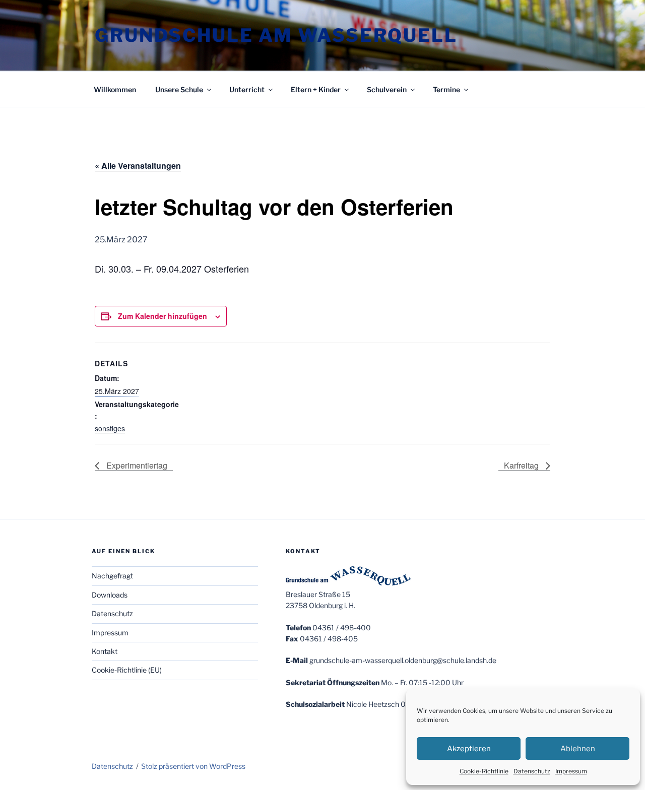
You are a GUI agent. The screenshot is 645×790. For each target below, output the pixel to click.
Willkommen (115, 89)
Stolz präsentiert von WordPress (193, 766)
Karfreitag (522, 465)
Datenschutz (531, 771)
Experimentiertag (135, 465)
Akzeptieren (469, 748)
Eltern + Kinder (316, 89)
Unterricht (247, 89)
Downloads (109, 594)
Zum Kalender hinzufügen (162, 316)
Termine (446, 89)
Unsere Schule (179, 89)
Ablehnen (577, 748)
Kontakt (104, 651)
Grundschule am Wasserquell (276, 35)
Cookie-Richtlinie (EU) (127, 670)
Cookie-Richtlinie (484, 771)
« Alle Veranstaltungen (138, 165)
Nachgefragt (112, 575)
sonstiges (110, 428)
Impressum (571, 771)
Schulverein (387, 89)
